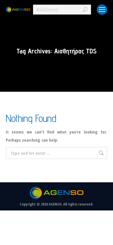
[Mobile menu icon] (102, 9)
